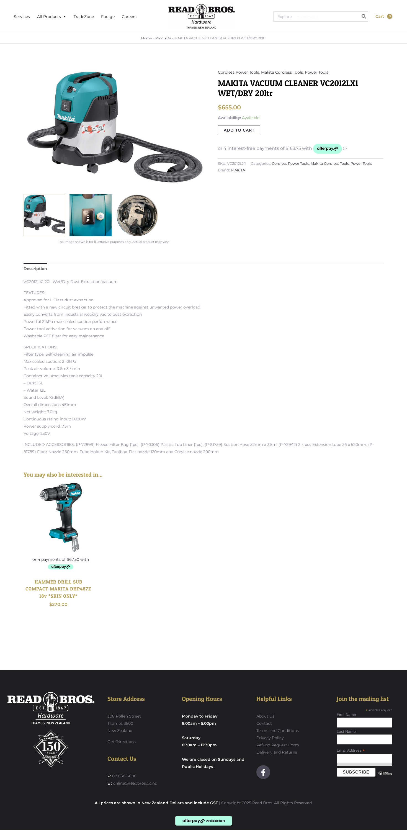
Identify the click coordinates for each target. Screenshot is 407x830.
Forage (108, 16)
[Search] (364, 16)
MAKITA (238, 170)
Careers (129, 16)
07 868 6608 (123, 776)
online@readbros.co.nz (135, 783)
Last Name (346, 731)
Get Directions (121, 741)
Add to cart (239, 130)
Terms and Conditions (277, 730)
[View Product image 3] (137, 215)
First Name (346, 714)
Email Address (351, 750)
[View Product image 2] (90, 215)
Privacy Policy (270, 737)
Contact (264, 723)
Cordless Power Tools (238, 72)
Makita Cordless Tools (282, 72)
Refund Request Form (277, 744)
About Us (265, 716)
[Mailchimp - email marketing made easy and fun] (385, 777)
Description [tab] (35, 268)
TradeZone (84, 16)
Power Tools (316, 72)
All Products (49, 16)
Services (22, 16)
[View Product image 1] (44, 215)
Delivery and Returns (276, 752)
